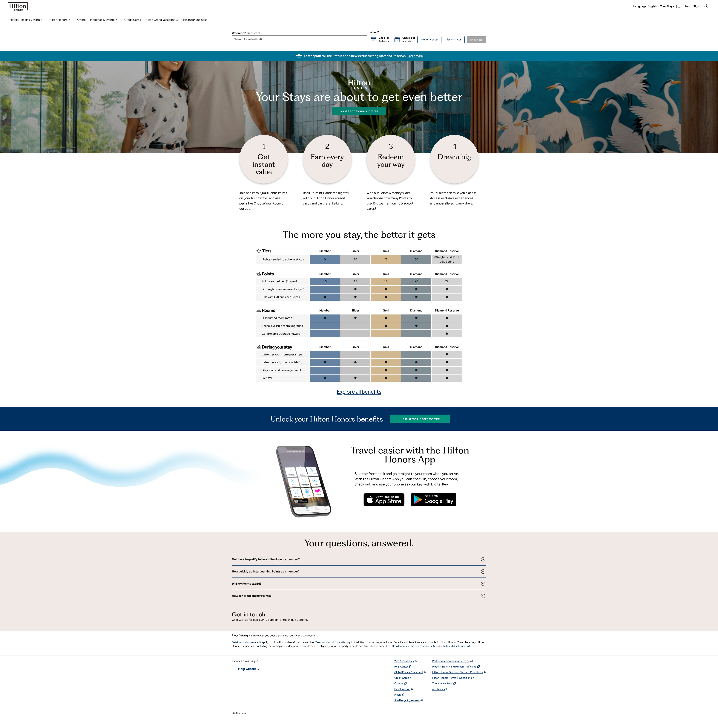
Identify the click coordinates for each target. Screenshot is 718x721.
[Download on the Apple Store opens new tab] (384, 499)
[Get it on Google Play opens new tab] (433, 499)
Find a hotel (476, 39)
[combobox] (299, 39)
